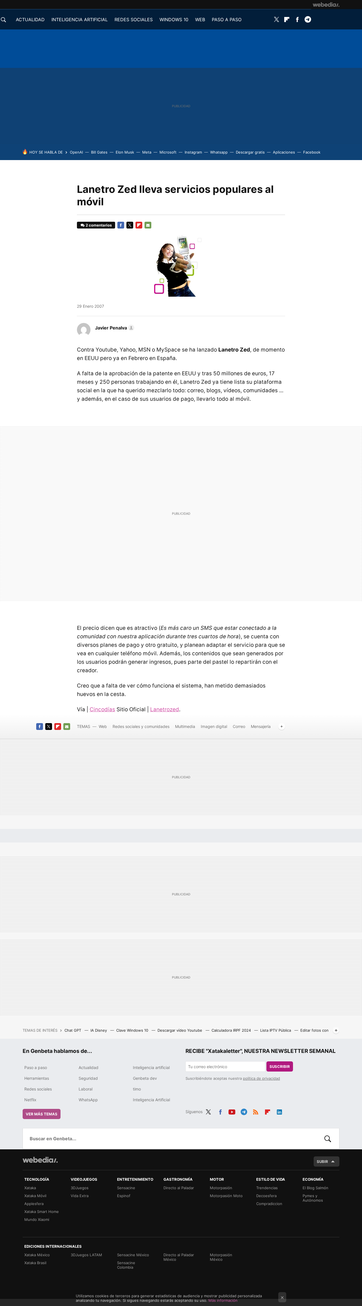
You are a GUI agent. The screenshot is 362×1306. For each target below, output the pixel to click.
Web (103, 726)
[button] (113, 327)
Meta (146, 152)
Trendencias (267, 1188)
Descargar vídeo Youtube (180, 1030)
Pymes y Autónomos (313, 1197)
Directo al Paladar (178, 1188)
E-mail (148, 225)
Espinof (123, 1195)
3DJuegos (80, 1188)
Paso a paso (35, 1067)
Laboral (85, 1089)
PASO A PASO (227, 19)
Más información (223, 1300)
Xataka (30, 1188)
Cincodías (102, 709)
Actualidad (88, 1067)
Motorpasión (221, 1188)
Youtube (231, 1110)
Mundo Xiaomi (36, 1219)
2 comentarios (99, 225)
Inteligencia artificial (151, 1067)
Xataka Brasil (35, 1262)
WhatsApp (88, 1099)
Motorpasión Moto (226, 1195)
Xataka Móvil (35, 1195)
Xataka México (37, 1255)
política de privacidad (261, 1078)
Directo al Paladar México (178, 1257)
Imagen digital (214, 726)
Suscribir (280, 1066)
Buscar (328, 1138)
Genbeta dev (145, 1078)
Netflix (30, 1099)
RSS (255, 1110)
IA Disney (99, 1030)
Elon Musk (125, 152)
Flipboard (286, 19)
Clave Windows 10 (132, 1030)
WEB (200, 19)
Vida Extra (80, 1195)
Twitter (276, 19)
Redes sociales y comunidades (141, 726)
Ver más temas (41, 1114)
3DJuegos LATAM (86, 1255)
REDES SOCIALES (134, 19)
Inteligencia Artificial (151, 1099)
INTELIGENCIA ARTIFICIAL (79, 19)
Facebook (297, 19)
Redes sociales (38, 1089)
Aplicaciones (284, 152)
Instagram (193, 152)
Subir (322, 1161)
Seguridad (88, 1078)
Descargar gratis (250, 152)
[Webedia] (326, 4)
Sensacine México (133, 1255)
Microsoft (168, 152)
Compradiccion (269, 1203)
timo (137, 1089)
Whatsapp (219, 152)
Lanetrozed (164, 709)
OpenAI (76, 152)
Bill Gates (99, 152)
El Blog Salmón (315, 1188)
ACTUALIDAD (30, 19)
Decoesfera (266, 1195)
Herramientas (36, 1078)
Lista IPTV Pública (276, 1030)
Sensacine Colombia (126, 1265)
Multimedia (185, 726)
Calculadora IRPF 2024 (232, 1030)
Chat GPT (73, 1030)
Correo (239, 726)
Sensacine (126, 1188)
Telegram (307, 19)
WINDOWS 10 (174, 19)
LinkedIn (279, 1110)
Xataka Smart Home (41, 1211)
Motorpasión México (221, 1257)
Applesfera (34, 1203)
